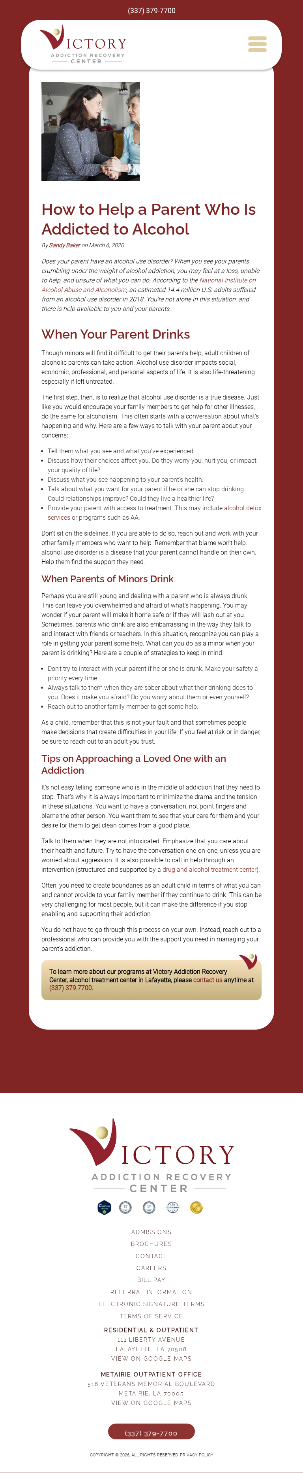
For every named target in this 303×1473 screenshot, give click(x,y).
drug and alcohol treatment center (209, 869)
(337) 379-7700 (152, 11)
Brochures (151, 1243)
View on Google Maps (151, 1358)
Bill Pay (151, 1279)
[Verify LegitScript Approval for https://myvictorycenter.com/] (105, 1213)
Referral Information (151, 1292)
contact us (208, 980)
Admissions (151, 1232)
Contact (151, 1256)
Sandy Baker (64, 245)
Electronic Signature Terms (152, 1304)
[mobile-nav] (257, 43)
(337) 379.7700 (70, 988)
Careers (151, 1268)
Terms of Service (151, 1316)
